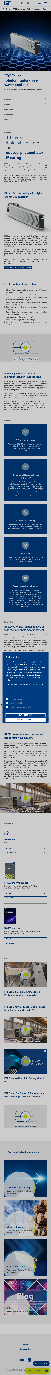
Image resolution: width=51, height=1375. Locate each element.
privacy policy (38, 685)
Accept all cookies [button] (25, 720)
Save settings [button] (25, 715)
